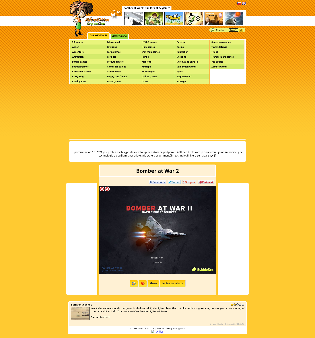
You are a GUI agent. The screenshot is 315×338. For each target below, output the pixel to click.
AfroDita (145, 328)
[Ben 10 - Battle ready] (153, 24)
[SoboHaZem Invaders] (213, 24)
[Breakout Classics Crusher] (234, 24)
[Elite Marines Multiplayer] (133, 24)
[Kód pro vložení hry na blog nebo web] (134, 283)
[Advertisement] (157, 111)
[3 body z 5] (237, 304)
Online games (98, 35)
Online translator (172, 283)
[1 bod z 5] (232, 304)
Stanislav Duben (163, 328)
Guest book (119, 36)
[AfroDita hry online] (88, 25)
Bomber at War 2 (81, 304)
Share (153, 283)
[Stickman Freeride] (193, 24)
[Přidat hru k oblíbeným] (143, 283)
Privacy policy (178, 328)
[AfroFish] (173, 24)
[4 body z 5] (240, 304)
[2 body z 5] (234, 304)
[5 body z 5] (243, 304)
